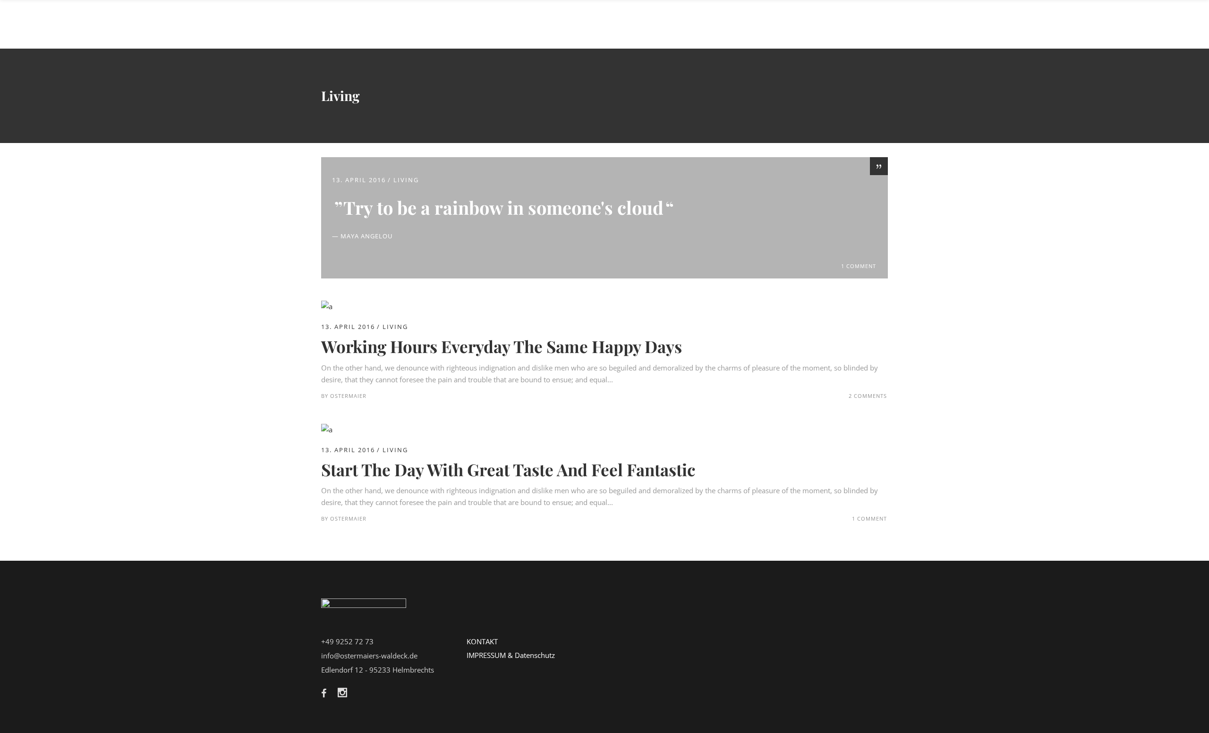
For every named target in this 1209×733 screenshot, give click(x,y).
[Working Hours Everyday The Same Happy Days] (326, 306)
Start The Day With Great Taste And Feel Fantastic (508, 469)
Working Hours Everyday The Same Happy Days (501, 346)
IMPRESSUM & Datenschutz (511, 655)
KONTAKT (482, 641)
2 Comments (868, 395)
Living (406, 180)
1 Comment (858, 266)
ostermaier (348, 395)
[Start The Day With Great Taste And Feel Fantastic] (326, 429)
